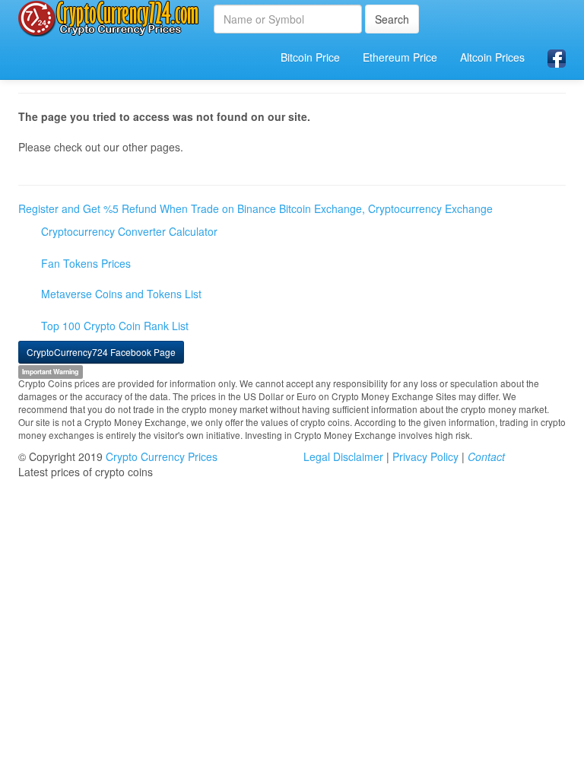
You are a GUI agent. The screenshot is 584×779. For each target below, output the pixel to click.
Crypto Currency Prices (161, 456)
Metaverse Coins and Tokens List (121, 293)
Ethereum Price (400, 57)
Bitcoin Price (310, 57)
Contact (486, 456)
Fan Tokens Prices (86, 263)
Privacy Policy (425, 456)
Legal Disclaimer (343, 456)
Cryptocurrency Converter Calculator (129, 231)
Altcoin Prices (492, 57)
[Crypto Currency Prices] (110, 18)
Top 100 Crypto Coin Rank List (115, 325)
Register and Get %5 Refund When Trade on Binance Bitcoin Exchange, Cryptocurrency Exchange (255, 208)
